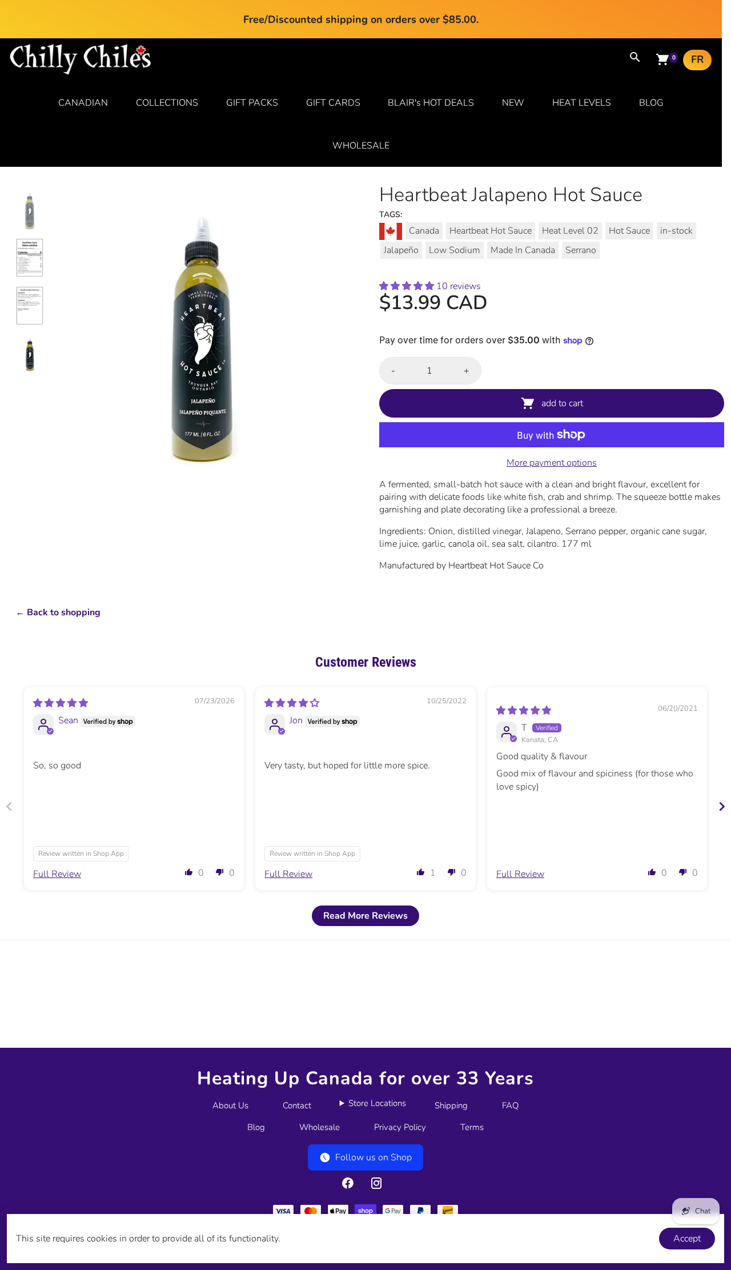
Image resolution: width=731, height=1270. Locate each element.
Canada (424, 231)
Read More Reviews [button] (365, 916)
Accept (687, 1238)
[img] (60, 703)
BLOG (651, 103)
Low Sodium (454, 250)
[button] (407, 286)
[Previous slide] (9, 806)
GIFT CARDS (333, 103)
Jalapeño (401, 250)
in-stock (676, 231)
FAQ (510, 1105)
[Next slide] (722, 806)
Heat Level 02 (570, 231)
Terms (472, 1127)
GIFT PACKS (252, 103)
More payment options (552, 462)
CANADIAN (83, 103)
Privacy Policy (400, 1127)
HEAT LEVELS (581, 103)
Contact (297, 1105)
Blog (256, 1127)
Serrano (580, 250)
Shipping (451, 1105)
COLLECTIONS (167, 103)
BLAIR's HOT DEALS (431, 103)
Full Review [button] (57, 874)
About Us (230, 1105)
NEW (513, 103)
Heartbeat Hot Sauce (490, 231)
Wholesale (319, 1127)
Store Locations (377, 1103)
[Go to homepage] (80, 72)
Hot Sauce (629, 231)
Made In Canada (523, 250)
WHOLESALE (360, 145)
